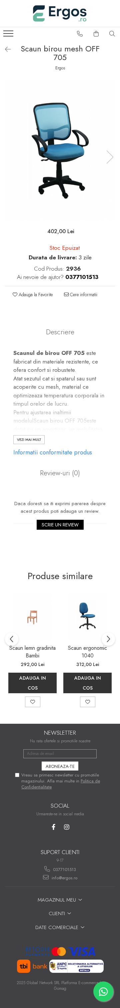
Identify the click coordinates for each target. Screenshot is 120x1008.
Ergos (60, 68)
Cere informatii (83, 294)
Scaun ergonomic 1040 (87, 651)
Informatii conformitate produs (52, 452)
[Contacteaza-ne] (80, 33)
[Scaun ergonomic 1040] (87, 617)
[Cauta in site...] (112, 33)
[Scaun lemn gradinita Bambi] (32, 617)
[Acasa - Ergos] (60, 13)
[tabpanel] (60, 150)
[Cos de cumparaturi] (96, 33)
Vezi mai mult (29, 439)
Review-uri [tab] (60, 473)
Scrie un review (60, 524)
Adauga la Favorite (35, 294)
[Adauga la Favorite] (32, 702)
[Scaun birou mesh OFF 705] (60, 150)
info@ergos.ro (63, 878)
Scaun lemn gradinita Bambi (32, 651)
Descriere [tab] (60, 332)
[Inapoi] (5, 49)
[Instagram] (66, 827)
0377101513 (64, 869)
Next (109, 157)
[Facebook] (53, 827)
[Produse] (9, 35)
